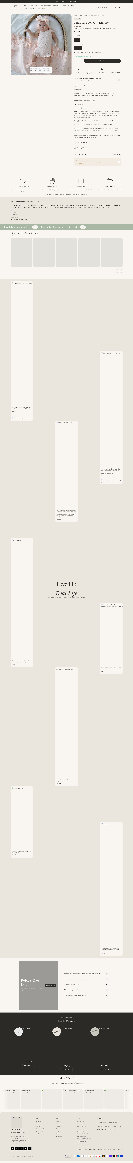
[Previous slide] (117, 271)
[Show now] (119, 162)
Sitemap (120, 1149)
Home (75, 15)
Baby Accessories (84, 15)
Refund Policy (92, 1149)
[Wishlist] (1, 1161)
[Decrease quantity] (76, 61)
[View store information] (119, 80)
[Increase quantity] (81, 61)
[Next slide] (121, 271)
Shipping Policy (102, 1149)
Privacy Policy (83, 1149)
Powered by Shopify (28, 1156)
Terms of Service (112, 1149)
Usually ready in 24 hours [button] (85, 81)
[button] (78, 26)
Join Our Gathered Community (32, 8)
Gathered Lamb (19, 1156)
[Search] (115, 7)
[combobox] (105, 7)
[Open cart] (122, 7)
